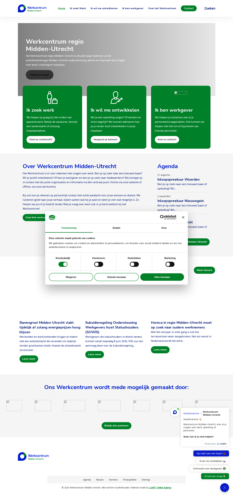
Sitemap (146, 479)
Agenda (87, 479)
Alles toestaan (162, 277)
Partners (113, 479)
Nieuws (100, 479)
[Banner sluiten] (183, 217)
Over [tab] (164, 227)
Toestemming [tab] (68, 227)
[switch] (98, 264)
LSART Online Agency (160, 487)
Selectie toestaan (116, 277)
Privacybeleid (129, 479)
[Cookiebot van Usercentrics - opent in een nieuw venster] (162, 217)
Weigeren (71, 277)
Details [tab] (116, 227)
